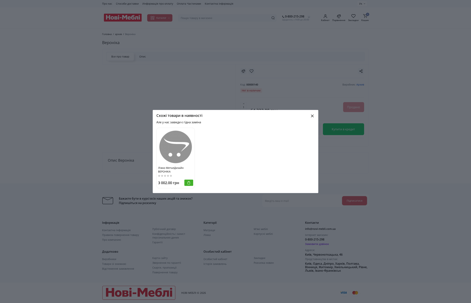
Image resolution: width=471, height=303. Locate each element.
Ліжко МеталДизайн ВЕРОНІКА (171, 169)
